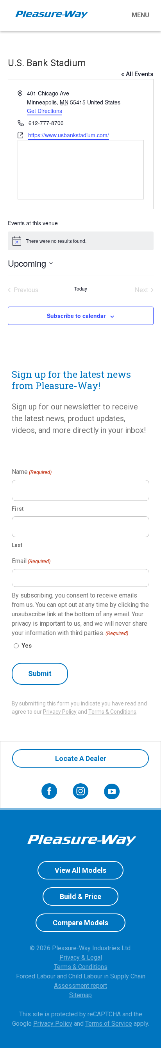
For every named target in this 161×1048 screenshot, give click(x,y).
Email (31, 561)
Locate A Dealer (80, 758)
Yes (26, 645)
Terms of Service (108, 1023)
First (17, 509)
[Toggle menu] (122, 15)
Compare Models (80, 923)
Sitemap (80, 995)
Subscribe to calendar (76, 315)
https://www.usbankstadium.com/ (68, 135)
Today (80, 288)
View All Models (80, 870)
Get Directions (44, 111)
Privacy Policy (60, 712)
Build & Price (80, 896)
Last (17, 545)
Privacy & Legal (80, 957)
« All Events (137, 74)
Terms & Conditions (112, 712)
